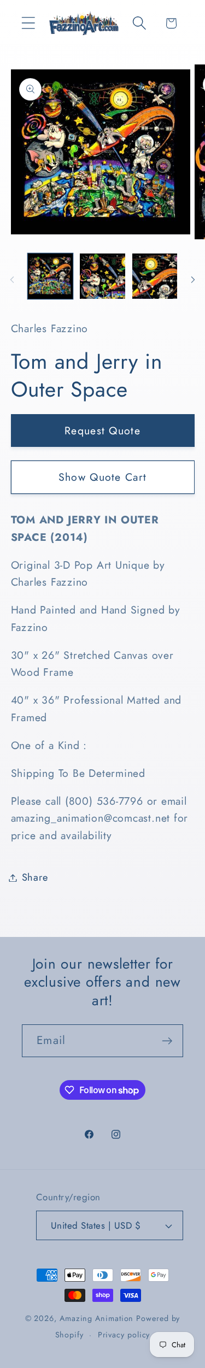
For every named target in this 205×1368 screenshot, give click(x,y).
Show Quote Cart (102, 477)
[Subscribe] (167, 1041)
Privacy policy (124, 1334)
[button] (28, 23)
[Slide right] (193, 280)
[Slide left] (12, 280)
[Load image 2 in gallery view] (102, 276)
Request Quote (102, 430)
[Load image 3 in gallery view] (155, 276)
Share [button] (35, 877)
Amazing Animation (96, 1318)
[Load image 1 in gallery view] (50, 276)
